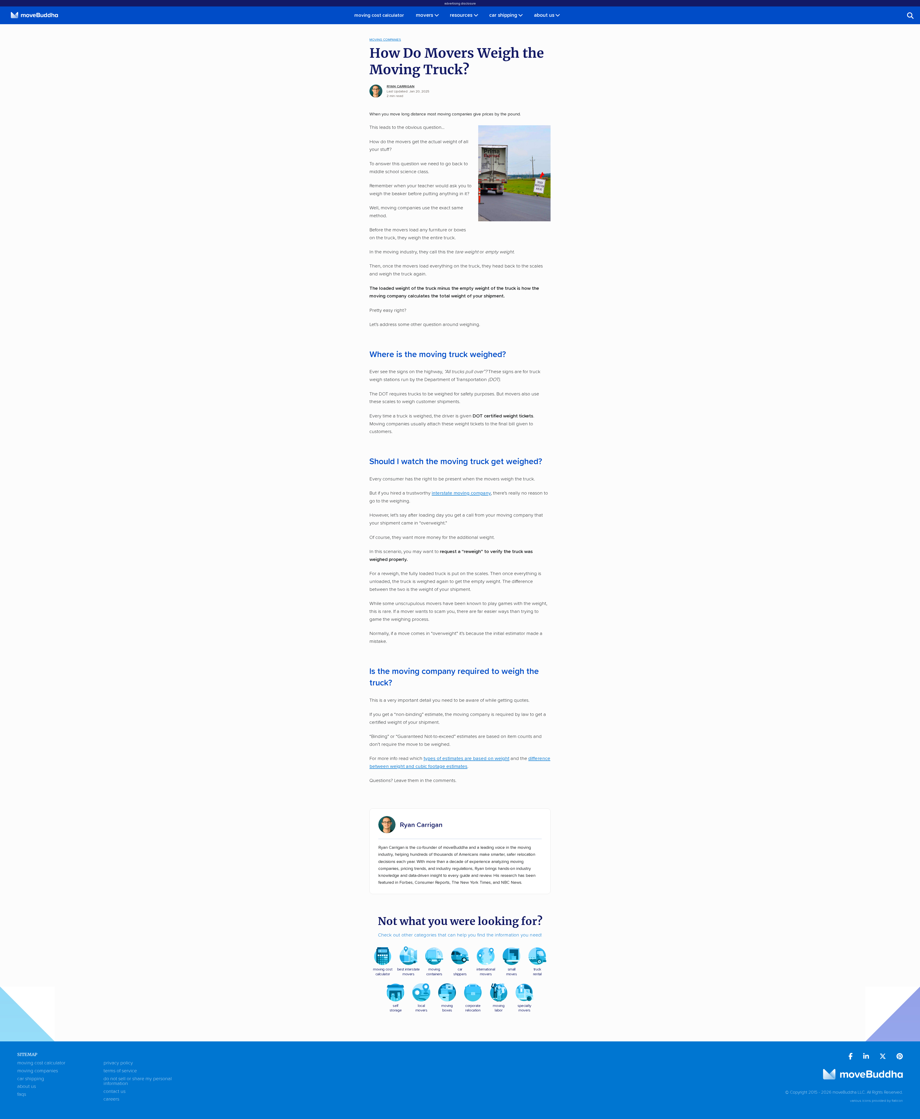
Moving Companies (37, 1070)
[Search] (910, 15)
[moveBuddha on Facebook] (851, 1057)
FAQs (21, 1094)
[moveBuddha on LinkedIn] (866, 1057)
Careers (111, 1099)
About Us (544, 15)
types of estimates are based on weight (466, 758)
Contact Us (115, 1091)
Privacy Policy (118, 1063)
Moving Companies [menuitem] (385, 39)
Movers (424, 15)
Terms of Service (120, 1070)
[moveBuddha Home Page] (34, 15)
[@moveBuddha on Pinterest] (900, 1057)
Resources (461, 15)
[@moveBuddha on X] (883, 1057)
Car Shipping (503, 15)
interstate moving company (461, 493)
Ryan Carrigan (400, 86)
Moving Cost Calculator (379, 15)
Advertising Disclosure (460, 3)
